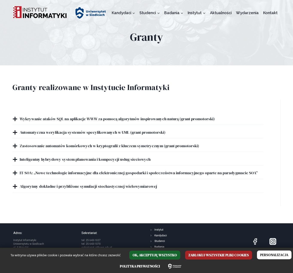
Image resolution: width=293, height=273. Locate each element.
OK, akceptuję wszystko (155, 255)
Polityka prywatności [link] (140, 266)
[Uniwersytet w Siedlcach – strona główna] (174, 266)
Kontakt (270, 12)
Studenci (159, 241)
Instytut (158, 229)
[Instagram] (273, 241)
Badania (159, 246)
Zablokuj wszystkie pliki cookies (218, 255)
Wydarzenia (247, 12)
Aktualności (221, 12)
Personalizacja (274, 254)
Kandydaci (160, 235)
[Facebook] (255, 241)
